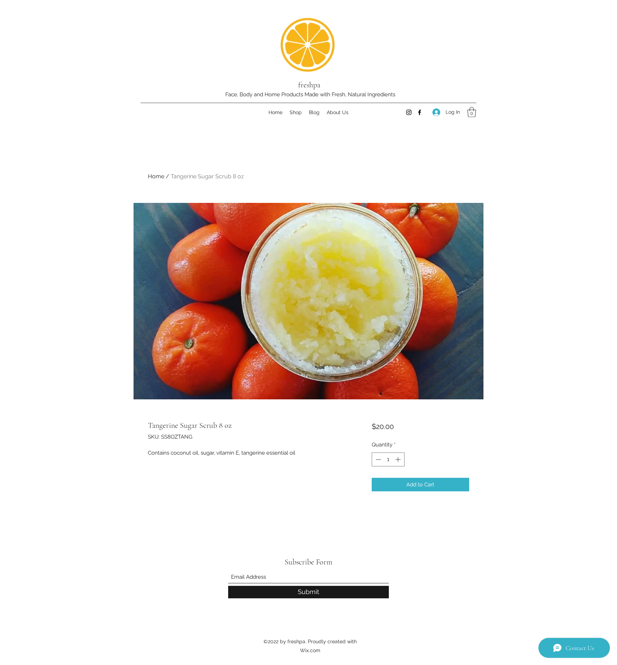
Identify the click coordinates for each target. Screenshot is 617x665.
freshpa (309, 84)
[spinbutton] (388, 459)
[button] (471, 112)
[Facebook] (419, 112)
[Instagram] (408, 112)
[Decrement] (377, 459)
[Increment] (398, 459)
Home (156, 176)
